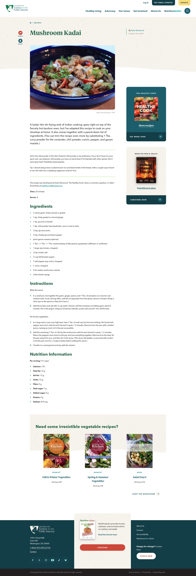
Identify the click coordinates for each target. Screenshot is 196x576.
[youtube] (52, 560)
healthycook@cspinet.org (51, 186)
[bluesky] (66, 560)
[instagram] (46, 560)
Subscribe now (138, 200)
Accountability (142, 534)
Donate (184, 3)
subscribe (102, 547)
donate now (146, 556)
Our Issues (124, 11)
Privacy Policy (146, 572)
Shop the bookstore (143, 494)
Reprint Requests (159, 572)
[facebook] (33, 560)
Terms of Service (134, 572)
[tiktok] (59, 560)
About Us (156, 11)
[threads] (39, 560)
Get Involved (140, 11)
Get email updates (163, 3)
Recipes (37, 23)
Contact (33, 552)
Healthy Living (93, 11)
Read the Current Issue (107, 535)
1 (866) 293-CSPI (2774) (40, 548)
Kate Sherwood (137, 30)
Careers (140, 530)
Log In (146, 2)
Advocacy (110, 11)
